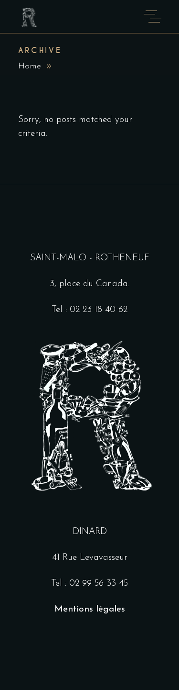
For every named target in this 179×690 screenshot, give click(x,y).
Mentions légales (89, 609)
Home (29, 66)
